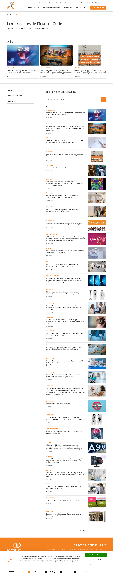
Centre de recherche (61, 2)
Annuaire (72, 2)
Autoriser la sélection (96, 560)
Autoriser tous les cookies (96, 554)
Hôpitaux (51, 2)
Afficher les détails (84, 572)
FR (103, 2)
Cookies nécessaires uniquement (96, 565)
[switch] (45, 572)
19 (76, 530)
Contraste (91, 2)
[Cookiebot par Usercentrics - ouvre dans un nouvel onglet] (10, 572)
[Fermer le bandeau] (110, 553)
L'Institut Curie (42, 2)
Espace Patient (80, 2)
